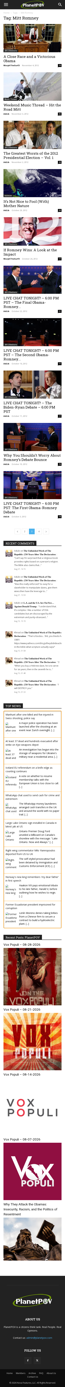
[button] (5, 4)
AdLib (6, 114)
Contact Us (32, 1376)
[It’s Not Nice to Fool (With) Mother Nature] (32, 183)
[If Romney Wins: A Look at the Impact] (32, 231)
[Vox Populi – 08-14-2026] (32, 1134)
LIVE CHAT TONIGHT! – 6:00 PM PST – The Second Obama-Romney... (31, 354)
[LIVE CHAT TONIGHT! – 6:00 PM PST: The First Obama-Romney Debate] (32, 485)
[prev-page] (17, 531)
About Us (51, 1373)
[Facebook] (27, 1360)
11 (60, 363)
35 (60, 114)
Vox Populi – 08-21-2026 (21, 1010)
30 (60, 210)
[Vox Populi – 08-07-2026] (32, 1199)
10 (60, 65)
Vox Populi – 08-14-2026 (21, 1074)
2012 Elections (11, 51)
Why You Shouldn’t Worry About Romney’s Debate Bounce (32, 457)
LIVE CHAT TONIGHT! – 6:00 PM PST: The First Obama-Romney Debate (31, 507)
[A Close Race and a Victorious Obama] (32, 38)
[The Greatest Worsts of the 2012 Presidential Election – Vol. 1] (32, 135)
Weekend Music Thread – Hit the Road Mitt (32, 107)
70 (60, 464)
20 (60, 162)
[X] (37, 1360)
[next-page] (46, 531)
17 (60, 259)
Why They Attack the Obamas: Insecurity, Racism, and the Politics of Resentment (30, 1209)
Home (6, 12)
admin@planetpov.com (39, 1337)
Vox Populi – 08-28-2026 (21, 945)
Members (20, 1373)
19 (60, 516)
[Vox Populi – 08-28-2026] (32, 1004)
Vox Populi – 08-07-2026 (21, 1139)
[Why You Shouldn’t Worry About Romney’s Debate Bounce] (32, 437)
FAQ (41, 1373)
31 (60, 311)
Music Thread (11, 99)
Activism (8, 195)
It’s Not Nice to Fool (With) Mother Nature (26, 203)
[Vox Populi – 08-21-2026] (32, 1069)
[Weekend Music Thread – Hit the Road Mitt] (32, 86)
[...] (52, 730)
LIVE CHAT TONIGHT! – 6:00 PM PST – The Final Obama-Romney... (31, 302)
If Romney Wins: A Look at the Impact (30, 252)
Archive (32, 1373)
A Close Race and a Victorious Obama (29, 58)
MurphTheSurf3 (11, 65)
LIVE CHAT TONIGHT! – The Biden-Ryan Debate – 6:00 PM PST (29, 407)
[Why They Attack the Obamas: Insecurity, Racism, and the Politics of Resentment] (32, 1259)
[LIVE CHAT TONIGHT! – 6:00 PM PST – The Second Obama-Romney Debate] (32, 332)
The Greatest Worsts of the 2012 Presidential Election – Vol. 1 (30, 155)
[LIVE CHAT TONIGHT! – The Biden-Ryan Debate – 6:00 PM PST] (32, 385)
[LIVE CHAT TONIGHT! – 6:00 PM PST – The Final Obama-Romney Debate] (32, 280)
